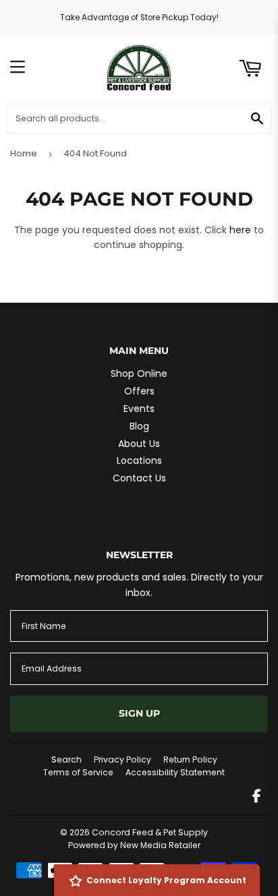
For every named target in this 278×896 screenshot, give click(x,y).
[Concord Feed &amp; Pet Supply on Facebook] (256, 797)
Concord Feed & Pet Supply (150, 832)
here (240, 230)
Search (66, 759)
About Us (139, 443)
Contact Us (139, 478)
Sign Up (139, 713)
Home (23, 153)
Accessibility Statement (175, 772)
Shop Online (139, 373)
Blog (139, 426)
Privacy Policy (122, 759)
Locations (139, 460)
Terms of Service (78, 772)
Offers (139, 391)
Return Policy (190, 759)
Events (139, 408)
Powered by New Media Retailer (134, 845)
